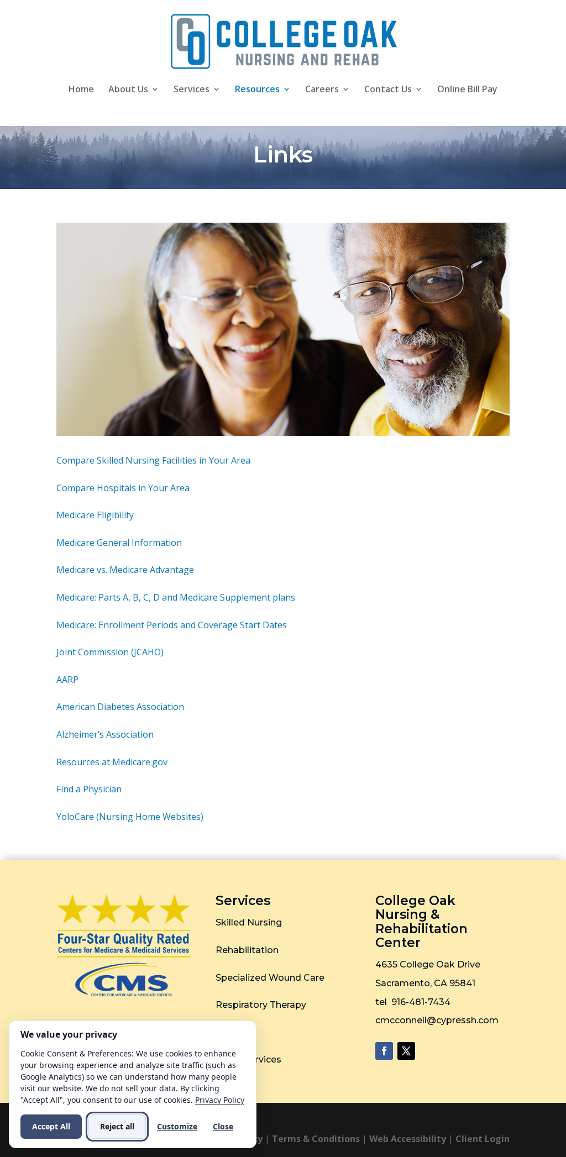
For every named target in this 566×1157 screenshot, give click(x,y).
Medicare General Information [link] (119, 543)
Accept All (51, 1126)
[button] (384, 1051)
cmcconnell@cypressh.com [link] (437, 1020)
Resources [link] (257, 90)
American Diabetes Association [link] (120, 707)
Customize (177, 1126)
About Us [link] (128, 90)
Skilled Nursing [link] (249, 922)
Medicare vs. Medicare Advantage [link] (125, 570)
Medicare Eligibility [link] (95, 515)
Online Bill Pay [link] (467, 90)
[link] (284, 40)
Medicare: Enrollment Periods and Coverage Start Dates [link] (171, 625)
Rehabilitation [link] (247, 950)
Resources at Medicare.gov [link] (111, 762)
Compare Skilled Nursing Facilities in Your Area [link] (153, 460)
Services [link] (191, 90)
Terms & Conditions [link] (316, 1139)
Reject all (117, 1126)
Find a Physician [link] (89, 789)
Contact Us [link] (388, 90)
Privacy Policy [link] (219, 1100)
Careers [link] (322, 90)
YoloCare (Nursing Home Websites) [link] (129, 817)
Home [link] (81, 90)
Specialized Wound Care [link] (270, 977)
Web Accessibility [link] (407, 1139)
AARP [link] (67, 680)
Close (223, 1126)
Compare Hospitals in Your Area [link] (123, 488)
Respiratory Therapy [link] (261, 1005)
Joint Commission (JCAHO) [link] (110, 652)
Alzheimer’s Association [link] (105, 734)
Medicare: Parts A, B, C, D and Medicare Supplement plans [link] (175, 597)
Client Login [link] (482, 1139)
